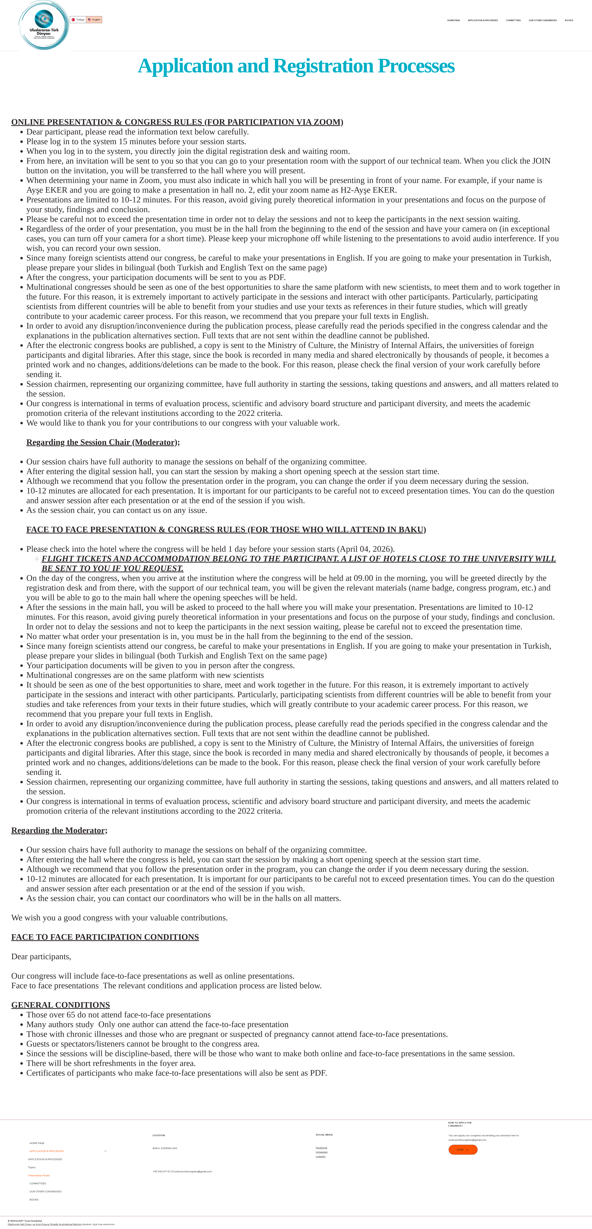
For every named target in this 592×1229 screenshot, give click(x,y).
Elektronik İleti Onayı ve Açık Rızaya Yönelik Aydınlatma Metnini (44, 1224)
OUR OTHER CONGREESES (46, 1191)
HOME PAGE (37, 1143)
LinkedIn (321, 1156)
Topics (31, 1167)
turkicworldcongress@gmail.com (193, 1171)
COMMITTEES (38, 1183)
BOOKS (34, 1199)
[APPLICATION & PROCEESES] (105, 1151)
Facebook (321, 1147)
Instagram (322, 1152)
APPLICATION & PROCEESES (47, 1151)
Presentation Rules (39, 1175)
